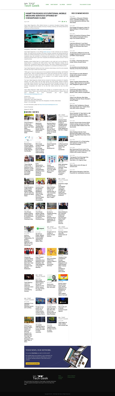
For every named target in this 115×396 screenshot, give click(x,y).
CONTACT (69, 4)
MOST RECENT (54, 4)
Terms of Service (71, 375)
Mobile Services (47, 51)
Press (59, 375)
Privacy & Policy (71, 377)
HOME (47, 4)
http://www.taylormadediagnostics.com (33, 94)
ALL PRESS (62, 4)
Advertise (60, 377)
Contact (60, 378)
